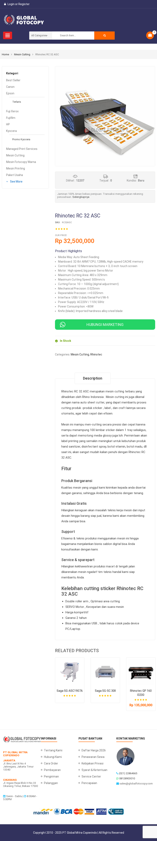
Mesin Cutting (22, 54)
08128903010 (127, 778)
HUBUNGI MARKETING (104, 324)
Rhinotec (96, 354)
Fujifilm (10, 117)
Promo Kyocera (21, 139)
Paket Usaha (14, 175)
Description (92, 378)
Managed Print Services (21, 148)
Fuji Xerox (12, 111)
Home (5, 54)
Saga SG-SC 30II (81, 690)
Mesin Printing (15, 168)
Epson (10, 93)
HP (8, 124)
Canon (10, 86)
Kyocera (11, 131)
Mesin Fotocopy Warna (21, 162)
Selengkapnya (80, 196)
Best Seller (13, 80)
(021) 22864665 (128, 773)
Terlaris (16, 101)
